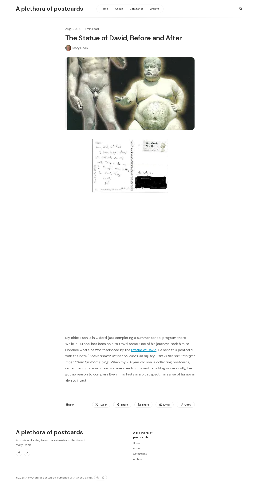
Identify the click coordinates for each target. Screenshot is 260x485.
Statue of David (143, 350)
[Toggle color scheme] (100, 477)
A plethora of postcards (41, 477)
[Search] (240, 8)
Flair (89, 477)
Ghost (80, 477)
